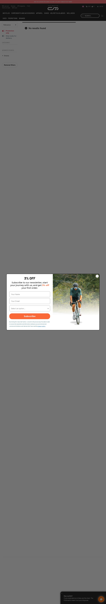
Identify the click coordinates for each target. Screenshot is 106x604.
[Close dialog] (97, 276)
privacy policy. (42, 326)
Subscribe (30, 316)
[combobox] (29, 308)
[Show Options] (48, 308)
